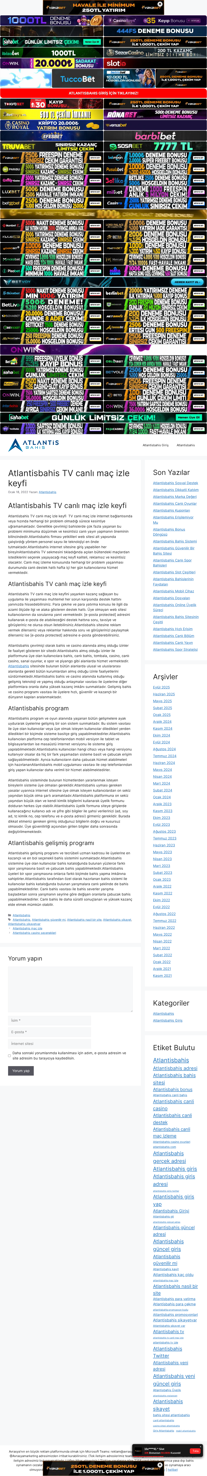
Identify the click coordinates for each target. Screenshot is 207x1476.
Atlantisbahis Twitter (167, 1352)
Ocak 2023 (162, 880)
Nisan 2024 (162, 777)
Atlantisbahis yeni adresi (170, 1365)
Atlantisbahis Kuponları (171, 510)
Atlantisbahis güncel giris (168, 1245)
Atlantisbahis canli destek (172, 1119)
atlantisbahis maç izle (165, 1280)
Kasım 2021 (162, 976)
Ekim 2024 (161, 735)
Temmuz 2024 (164, 756)
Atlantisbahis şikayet (117, 919)
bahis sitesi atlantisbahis (171, 1415)
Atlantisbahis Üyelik (167, 1390)
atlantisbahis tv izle (165, 1342)
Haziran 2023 (164, 845)
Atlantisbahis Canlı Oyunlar (175, 504)
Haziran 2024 (164, 763)
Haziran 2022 (164, 928)
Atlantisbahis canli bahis (170, 1095)
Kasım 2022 (162, 893)
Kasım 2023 (162, 811)
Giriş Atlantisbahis (163, 1430)
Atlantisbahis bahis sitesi (174, 1078)
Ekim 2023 (161, 818)
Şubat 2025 (162, 708)
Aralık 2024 (162, 722)
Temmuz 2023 (164, 838)
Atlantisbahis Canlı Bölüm (173, 636)
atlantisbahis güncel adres (166, 1222)
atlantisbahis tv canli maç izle (168, 1337)
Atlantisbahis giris (175, 1169)
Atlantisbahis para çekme (174, 1304)
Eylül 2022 (161, 907)
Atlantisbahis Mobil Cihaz (173, 591)
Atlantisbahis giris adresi (174, 1180)
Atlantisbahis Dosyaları (171, 598)
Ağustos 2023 (164, 831)
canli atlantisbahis (163, 1420)
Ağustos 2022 (164, 914)
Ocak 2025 (162, 715)
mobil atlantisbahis (186, 1431)
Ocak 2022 (162, 962)
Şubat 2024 (162, 790)
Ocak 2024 (162, 797)
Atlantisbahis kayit (166, 1269)
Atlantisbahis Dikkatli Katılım (176, 490)
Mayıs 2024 (162, 770)
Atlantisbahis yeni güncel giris (174, 1380)
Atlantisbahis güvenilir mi (48, 919)
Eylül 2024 (161, 742)
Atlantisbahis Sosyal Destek (175, 483)
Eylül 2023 (161, 825)
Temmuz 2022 (164, 921)
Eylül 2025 (161, 687)
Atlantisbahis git (163, 1216)
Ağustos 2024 (164, 749)
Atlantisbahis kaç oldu (173, 1274)
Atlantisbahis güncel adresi (174, 1231)
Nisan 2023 (162, 859)
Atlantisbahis (186, 445)
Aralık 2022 (162, 886)
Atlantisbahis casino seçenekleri (34, 932)
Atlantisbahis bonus (172, 1089)
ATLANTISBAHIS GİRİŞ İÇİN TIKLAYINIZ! (103, 93)
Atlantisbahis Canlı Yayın (173, 643)
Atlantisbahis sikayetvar (24, 924)
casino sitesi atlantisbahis (166, 1426)
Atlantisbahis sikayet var (169, 1325)
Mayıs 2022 (162, 934)
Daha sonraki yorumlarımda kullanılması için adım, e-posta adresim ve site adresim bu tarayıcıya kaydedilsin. (69, 1055)
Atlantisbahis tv (168, 1331)
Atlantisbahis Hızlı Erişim (173, 629)
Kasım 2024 (162, 728)
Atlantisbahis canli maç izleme (171, 1132)
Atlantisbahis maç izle (27, 928)
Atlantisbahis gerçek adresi (169, 1157)
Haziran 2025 (164, 694)
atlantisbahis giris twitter (166, 1191)
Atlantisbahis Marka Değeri (175, 497)
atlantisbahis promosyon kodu (170, 1309)
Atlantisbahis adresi (175, 1068)
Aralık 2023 (162, 804)
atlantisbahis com (164, 1146)
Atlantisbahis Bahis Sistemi (175, 541)
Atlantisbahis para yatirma (174, 1299)
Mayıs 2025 (162, 701)
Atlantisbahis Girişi (171, 1210)
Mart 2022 (161, 948)
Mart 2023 (161, 866)
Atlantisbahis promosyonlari (175, 1315)
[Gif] (103, 214)
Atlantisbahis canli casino (173, 1104)
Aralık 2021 (162, 969)
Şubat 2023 (162, 873)
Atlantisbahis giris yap (173, 1200)
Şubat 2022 (162, 955)
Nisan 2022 (162, 941)
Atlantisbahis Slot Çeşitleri (174, 572)
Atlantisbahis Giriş (156, 445)
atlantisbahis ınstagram (165, 1395)
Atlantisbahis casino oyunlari (171, 1141)
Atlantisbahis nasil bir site (84, 919)
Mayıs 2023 (162, 852)
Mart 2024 (161, 783)
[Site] (51, 157)
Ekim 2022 (161, 900)
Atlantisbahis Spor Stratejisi (175, 650)
